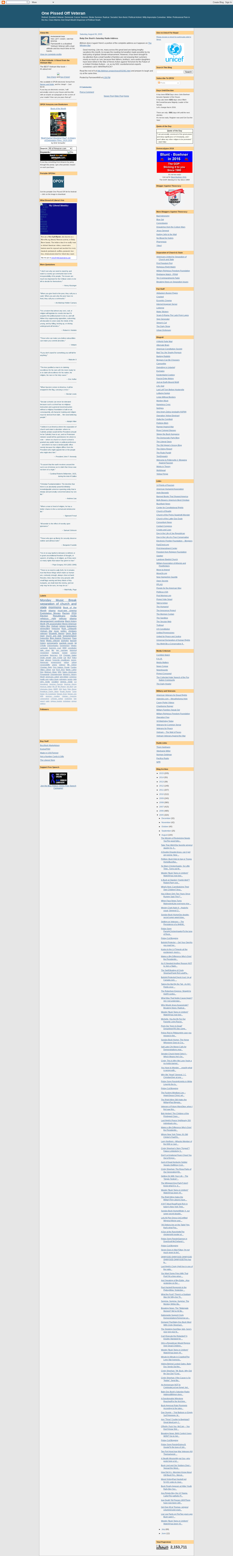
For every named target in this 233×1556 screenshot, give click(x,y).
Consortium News (164, 522)
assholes (65, 641)
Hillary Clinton (45, 670)
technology (44, 655)
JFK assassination (54, 624)
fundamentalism (70, 636)
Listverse (160, 308)
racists (70, 679)
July (163, 1529)
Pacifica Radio (162, 758)
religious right (48, 618)
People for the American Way (168, 588)
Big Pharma (62, 686)
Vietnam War (46, 631)
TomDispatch (162, 456)
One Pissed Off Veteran (63, 13)
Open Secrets (162, 581)
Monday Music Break (58, 600)
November (166, 822)
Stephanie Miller (163, 751)
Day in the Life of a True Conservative (172, 537)
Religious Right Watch (166, 267)
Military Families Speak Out (168, 710)
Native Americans (69, 672)
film (53, 650)
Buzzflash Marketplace (50, 745)
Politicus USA (162, 592)
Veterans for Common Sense (168, 725)
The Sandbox (162, 618)
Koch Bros (60, 670)
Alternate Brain (162, 345)
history (43, 643)
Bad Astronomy (162, 216)
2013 (161, 782)
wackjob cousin (66, 643)
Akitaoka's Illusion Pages (167, 293)
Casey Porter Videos (165, 703)
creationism (68, 698)
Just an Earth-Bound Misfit (167, 382)
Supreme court (55, 648)
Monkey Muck (162, 401)
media (73, 615)
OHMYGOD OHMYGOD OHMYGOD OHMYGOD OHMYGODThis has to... (176, 1259)
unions (54, 665)
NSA (60, 689)
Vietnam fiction (62, 694)
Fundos (74, 667)
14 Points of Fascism (165, 485)
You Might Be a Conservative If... (170, 644)
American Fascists (56, 684)
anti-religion (64, 677)
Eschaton (160, 371)
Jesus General (162, 231)
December (166, 818)
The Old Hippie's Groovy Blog (169, 445)
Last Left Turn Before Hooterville (170, 390)
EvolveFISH (45, 749)
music (56, 631)
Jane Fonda (57, 658)
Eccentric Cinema (164, 300)
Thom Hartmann (163, 747)
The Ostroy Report (164, 449)
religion (62, 626)
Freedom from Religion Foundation (171, 552)
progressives (56, 662)
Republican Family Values (49, 691)
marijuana (55, 653)
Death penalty (45, 658)
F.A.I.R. (159, 659)
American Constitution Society (169, 349)
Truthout (160, 625)
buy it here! (65, 77)
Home (126, 96)
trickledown (67, 701)
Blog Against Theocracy (60, 638)
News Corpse (162, 666)
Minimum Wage (50, 672)
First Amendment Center (166, 548)
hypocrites (44, 638)
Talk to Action (162, 603)
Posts (162, 83)
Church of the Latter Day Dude (169, 519)
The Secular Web (163, 621)
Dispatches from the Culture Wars (170, 227)
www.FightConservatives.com (61, 258)
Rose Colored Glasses (166, 430)
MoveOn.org (161, 573)
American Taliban (46, 686)
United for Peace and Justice (168, 636)
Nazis (65, 689)
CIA (60, 655)
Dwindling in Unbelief (165, 367)
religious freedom (56, 701)
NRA (59, 672)
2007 (161, 807)
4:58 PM (106, 77)
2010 (161, 794)
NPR (158, 762)
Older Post (118, 96)
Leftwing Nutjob (163, 393)
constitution (72, 648)
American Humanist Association (170, 489)
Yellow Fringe (162, 474)
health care (44, 679)
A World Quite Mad (164, 341)
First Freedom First (164, 263)
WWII (64, 648)
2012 (161, 786)
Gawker (159, 556)
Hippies (74, 645)
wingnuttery (45, 628)
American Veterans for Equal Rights (171, 695)
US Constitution (50, 694)
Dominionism (65, 645)
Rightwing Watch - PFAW (167, 274)
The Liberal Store (47, 760)
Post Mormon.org (163, 595)
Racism (66, 613)
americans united (52, 677)
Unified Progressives (165, 633)
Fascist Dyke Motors (165, 378)
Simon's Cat (161, 323)
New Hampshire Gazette (167, 577)
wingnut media (66, 682)
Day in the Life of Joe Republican (170, 533)
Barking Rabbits (163, 356)
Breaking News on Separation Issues (172, 282)
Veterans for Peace (164, 728)
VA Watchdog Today (165, 721)
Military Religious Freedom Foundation (173, 271)
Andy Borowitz (162, 493)
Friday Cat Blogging (169, 938)
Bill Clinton (71, 665)
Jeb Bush (70, 686)
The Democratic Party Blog (167, 438)
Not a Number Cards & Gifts (52, 756)
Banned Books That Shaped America (172, 496)
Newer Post (109, 96)
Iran (53, 670)
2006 (161, 811)
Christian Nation (70, 655)
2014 (161, 777)
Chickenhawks (52, 645)
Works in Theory (163, 466)
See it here (51, 77)
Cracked (160, 297)
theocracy (54, 655)
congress (73, 677)
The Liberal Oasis (164, 442)
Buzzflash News (163, 504)
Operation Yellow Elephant (167, 416)
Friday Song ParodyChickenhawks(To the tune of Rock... (176, 931)
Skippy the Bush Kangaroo (167, 434)
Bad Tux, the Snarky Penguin (168, 352)
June (164, 1533)
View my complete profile (51, 54)
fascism (73, 641)
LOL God (160, 386)
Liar (64, 658)
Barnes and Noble (47, 84)
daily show (45, 650)
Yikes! (159, 245)
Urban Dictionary (163, 330)
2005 (161, 815)
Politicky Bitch (162, 423)
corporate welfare (57, 698)
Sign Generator (163, 319)
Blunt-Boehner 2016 (178, 177)
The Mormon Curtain (165, 614)
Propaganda (44, 674)
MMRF (55, 689)
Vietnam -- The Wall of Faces (168, 732)
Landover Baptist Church (167, 559)
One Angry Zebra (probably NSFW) (171, 412)
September (167, 831)
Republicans (59, 615)
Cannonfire (161, 364)
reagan (65, 653)
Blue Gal (160, 219)
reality (48, 701)
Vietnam (54, 626)
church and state (53, 636)
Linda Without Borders (166, 397)
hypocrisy (56, 628)
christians (72, 631)
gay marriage (62, 650)
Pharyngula (161, 242)
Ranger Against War (165, 427)
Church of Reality (163, 511)
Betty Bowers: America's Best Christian (172, 500)
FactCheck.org (162, 545)
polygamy (63, 679)
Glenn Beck (71, 633)
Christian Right (46, 667)
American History (70, 684)
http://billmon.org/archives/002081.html (114, 71)
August (165, 835)
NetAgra (160, 408)
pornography (52, 643)
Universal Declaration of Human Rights (173, 640)
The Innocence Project (166, 610)
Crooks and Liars (163, 530)
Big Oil (54, 686)
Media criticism (53, 641)
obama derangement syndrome (58, 619)
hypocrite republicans (61, 660)
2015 (161, 773)
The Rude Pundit (163, 453)
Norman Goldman (164, 755)
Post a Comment (87, 92)
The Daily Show (163, 326)
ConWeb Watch (163, 655)
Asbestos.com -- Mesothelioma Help (172, 699)
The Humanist (162, 607)
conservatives (44, 698)
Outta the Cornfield (164, 419)
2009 (161, 798)
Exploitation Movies (50, 613)
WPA (41, 696)
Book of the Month (58, 108)
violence (62, 665)
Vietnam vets (72, 694)
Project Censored (164, 673)
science (74, 653)
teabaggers (72, 626)
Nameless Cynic (163, 404)
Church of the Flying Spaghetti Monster (173, 515)
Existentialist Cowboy (165, 375)
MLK (69, 658)
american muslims (53, 696)
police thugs (54, 679)
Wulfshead (161, 470)
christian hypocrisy (69, 696)
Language (44, 648)
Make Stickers (162, 312)
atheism (48, 660)
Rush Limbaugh (68, 628)
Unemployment (56, 674)
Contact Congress (164, 526)
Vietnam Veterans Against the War (171, 736)
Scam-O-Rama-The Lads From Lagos (172, 315)
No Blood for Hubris (164, 238)
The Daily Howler (163, 684)
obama (52, 610)
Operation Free (162, 717)
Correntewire (162, 223)
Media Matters (162, 662)
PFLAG (159, 584)
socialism (55, 682)
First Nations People (61, 667)
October (165, 826)
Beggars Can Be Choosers (168, 360)
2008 (161, 802)
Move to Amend (163, 570)
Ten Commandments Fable (168, 278)
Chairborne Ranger (164, 706)
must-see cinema (67, 610)
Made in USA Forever (49, 753)
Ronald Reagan (65, 691)
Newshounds (162, 670)
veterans (44, 633)
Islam (42, 636)
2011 (161, 790)
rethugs (63, 618)
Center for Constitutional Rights (169, 508)
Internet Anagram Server (166, 304)
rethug (66, 662)
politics (64, 631)
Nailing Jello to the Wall (166, 234)
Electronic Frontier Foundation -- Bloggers (174, 541)
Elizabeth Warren (57, 633)
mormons (55, 607)
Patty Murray (72, 689)
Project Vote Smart (164, 599)
